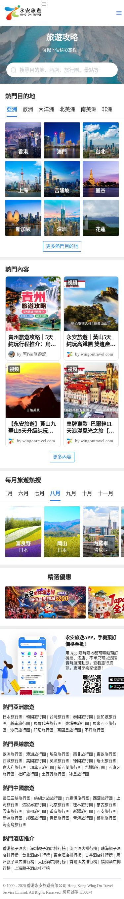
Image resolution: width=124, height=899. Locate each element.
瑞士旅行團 (106, 761)
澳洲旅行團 (36, 754)
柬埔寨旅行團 (77, 723)
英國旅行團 (59, 761)
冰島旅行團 (79, 774)
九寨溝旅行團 (77, 798)
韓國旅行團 (36, 717)
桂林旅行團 (83, 805)
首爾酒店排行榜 (83, 862)
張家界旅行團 (34, 805)
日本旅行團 (12, 717)
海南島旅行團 (14, 825)
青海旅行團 (83, 818)
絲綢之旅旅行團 (48, 798)
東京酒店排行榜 (67, 855)
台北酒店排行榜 (36, 855)
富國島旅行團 (69, 730)
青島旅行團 (59, 818)
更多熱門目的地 (62, 246)
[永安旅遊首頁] (22, 12)
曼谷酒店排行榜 (99, 855)
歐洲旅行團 (12, 754)
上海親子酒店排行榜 (32, 868)
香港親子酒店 (14, 848)
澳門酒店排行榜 (83, 848)
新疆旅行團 (83, 811)
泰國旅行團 (83, 717)
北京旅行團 (59, 805)
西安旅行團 (106, 811)
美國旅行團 (36, 761)
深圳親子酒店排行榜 (48, 848)
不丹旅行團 (94, 730)
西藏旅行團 (103, 798)
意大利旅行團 (14, 767)
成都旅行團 (36, 818)
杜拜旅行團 (28, 774)
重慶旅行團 (59, 811)
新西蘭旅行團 (69, 767)
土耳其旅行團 (53, 774)
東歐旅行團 (106, 754)
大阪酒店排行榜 (52, 862)
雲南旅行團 (12, 811)
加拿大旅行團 (42, 767)
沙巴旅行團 (20, 730)
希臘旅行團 (95, 767)
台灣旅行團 (59, 717)
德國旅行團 (83, 761)
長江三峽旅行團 (16, 798)
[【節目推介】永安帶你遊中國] (45, 617)
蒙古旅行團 (106, 805)
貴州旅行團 (36, 811)
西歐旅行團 (12, 761)
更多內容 (62, 456)
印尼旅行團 (44, 730)
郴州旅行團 (106, 818)
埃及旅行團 (59, 754)
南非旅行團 (83, 754)
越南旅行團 (20, 723)
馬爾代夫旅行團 (48, 723)
